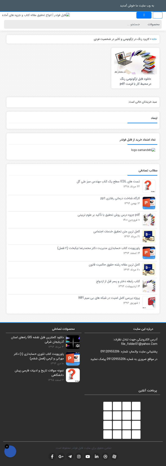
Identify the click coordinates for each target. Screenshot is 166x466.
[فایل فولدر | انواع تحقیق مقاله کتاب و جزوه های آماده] (36, 15)
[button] (4, 5)
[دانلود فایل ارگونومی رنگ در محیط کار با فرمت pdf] (135, 62)
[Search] (8, 24)
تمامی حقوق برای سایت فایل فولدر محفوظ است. (83, 448)
